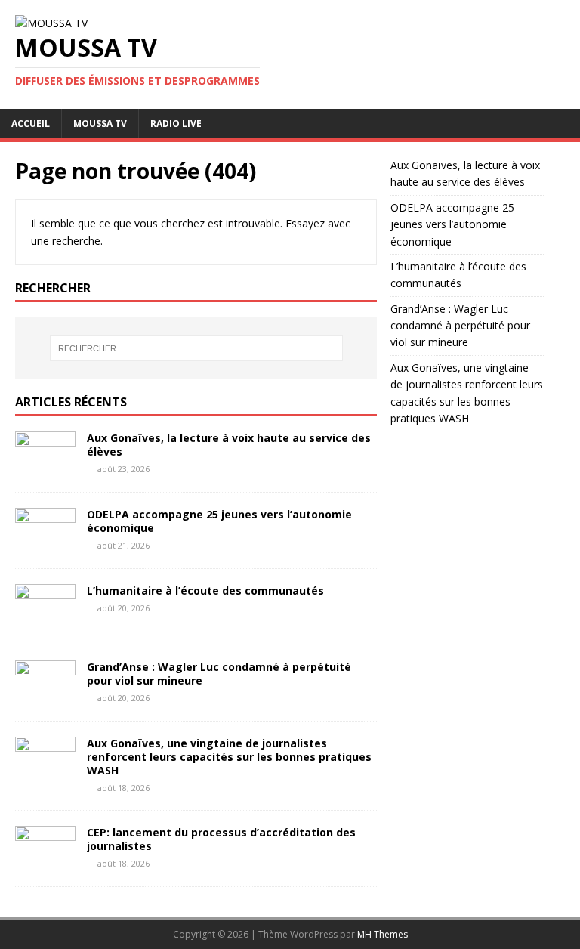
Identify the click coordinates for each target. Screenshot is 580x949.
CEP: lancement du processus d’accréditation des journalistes (221, 839)
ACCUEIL (30, 123)
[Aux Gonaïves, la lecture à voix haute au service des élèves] (45, 467)
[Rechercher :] (196, 348)
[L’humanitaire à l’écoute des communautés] (45, 620)
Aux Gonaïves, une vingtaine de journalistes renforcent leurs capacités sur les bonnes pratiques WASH (229, 756)
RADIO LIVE (176, 123)
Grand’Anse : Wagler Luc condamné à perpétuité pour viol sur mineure (219, 674)
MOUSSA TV (100, 123)
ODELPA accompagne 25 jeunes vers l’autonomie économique (219, 521)
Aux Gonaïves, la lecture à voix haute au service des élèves (229, 445)
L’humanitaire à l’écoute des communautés (205, 590)
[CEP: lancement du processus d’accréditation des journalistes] (45, 862)
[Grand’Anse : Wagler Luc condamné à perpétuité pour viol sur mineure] (45, 696)
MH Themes (382, 934)
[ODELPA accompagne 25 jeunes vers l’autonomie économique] (45, 543)
